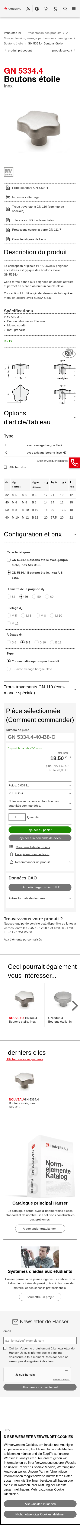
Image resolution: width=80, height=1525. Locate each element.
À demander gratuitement (40, 1228)
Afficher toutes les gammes (24, 1059)
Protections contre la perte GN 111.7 (36, 229)
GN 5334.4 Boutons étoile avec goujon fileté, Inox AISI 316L (40, 562)
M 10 (58, 615)
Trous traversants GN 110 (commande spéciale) (38, 209)
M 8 (43, 615)
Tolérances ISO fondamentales (33, 220)
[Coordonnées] (74, 462)
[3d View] (69, 353)
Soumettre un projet (40, 1297)
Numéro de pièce (17, 730)
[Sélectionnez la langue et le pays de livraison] (37, 8)
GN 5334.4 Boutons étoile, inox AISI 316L (37, 575)
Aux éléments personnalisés (23, 939)
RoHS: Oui (16, 793)
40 (26, 596)
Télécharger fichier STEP (43, 887)
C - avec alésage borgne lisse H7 (35, 661)
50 (39, 596)
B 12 (58, 642)
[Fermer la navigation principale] (73, 8)
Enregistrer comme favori (32, 854)
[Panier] (55, 8)
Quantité (33, 817)
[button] (28, 8)
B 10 (43, 642)
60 (52, 596)
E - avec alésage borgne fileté (32, 669)
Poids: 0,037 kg (19, 785)
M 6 (28, 615)
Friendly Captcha (61, 1379)
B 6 (14, 642)
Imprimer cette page (25, 197)
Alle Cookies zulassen (40, 1504)
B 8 (28, 642)
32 (13, 596)
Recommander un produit (32, 862)
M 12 (15, 623)
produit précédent (19, 50)
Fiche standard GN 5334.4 (30, 187)
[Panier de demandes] (45, 8)
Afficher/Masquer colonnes (52, 460)
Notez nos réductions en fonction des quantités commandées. (34, 803)
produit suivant (62, 50)
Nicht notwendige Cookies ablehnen (40, 1514)
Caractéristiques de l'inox (29, 239)
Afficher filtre (17, 467)
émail (7, 1331)
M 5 (14, 615)
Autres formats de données (27, 898)
